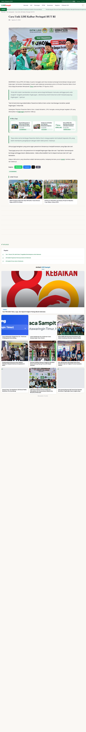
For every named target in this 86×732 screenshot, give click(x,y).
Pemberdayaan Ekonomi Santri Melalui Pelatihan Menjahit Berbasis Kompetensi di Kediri (47, 9)
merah (63, 159)
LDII (6, 5)
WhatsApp (18, 167)
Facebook (27, 167)
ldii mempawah (10, 12)
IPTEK (43, 5)
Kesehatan (50, 5)
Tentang (78, 1)
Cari (74, 1)
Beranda (26, 5)
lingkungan (20, 111)
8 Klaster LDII (65, 5)
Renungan (37, 5)
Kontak (83, 1)
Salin (38, 167)
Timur (31, 86)
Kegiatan (57, 5)
